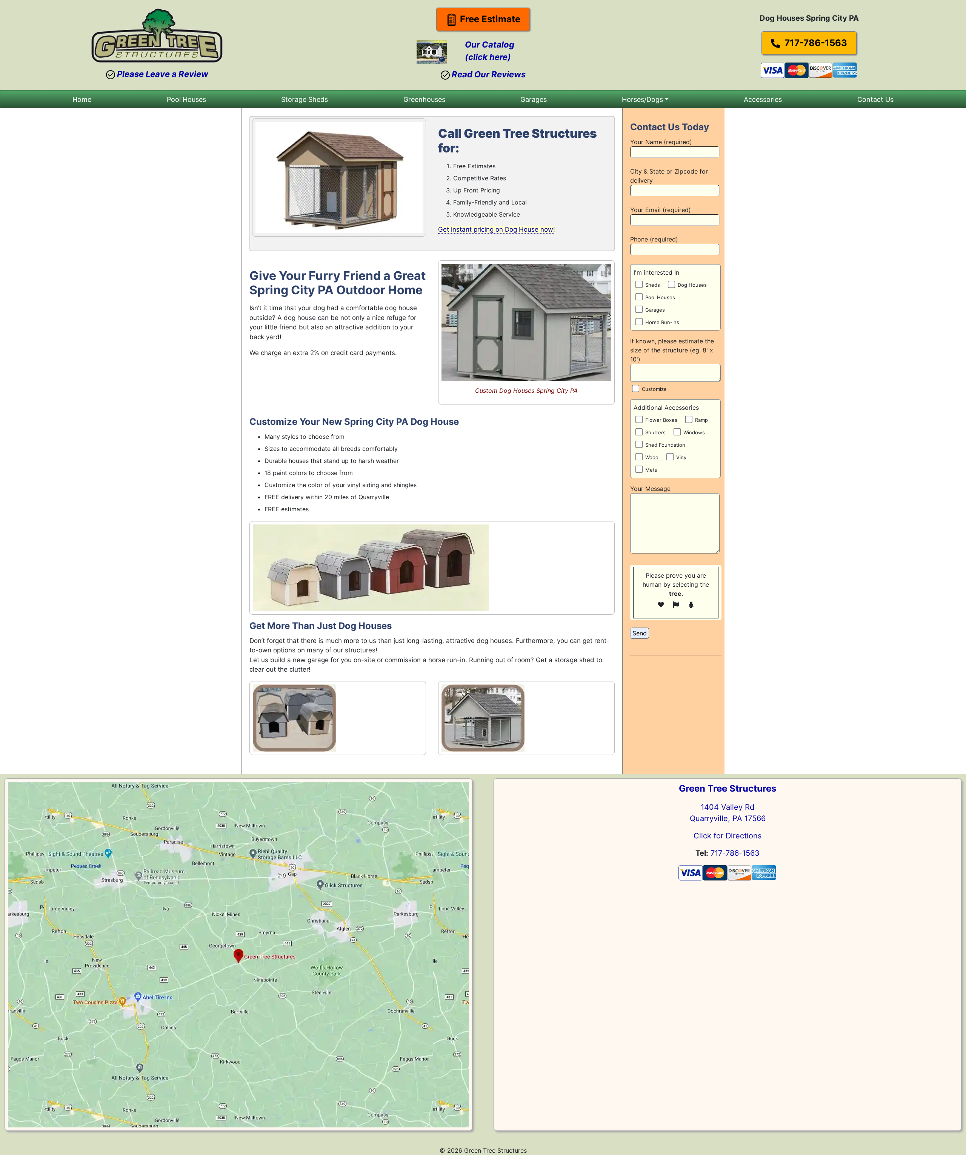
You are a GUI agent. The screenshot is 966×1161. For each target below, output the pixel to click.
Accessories (763, 99)
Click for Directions (727, 835)
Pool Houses (186, 99)
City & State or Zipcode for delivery (669, 176)
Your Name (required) (661, 142)
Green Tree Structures (727, 788)
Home (81, 99)
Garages (533, 99)
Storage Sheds (304, 99)
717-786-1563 (814, 42)
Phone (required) (654, 239)
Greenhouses (424, 99)
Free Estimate (489, 19)
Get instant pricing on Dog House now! (496, 229)
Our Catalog (489, 44)
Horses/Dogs (642, 99)
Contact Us (875, 99)
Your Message (650, 488)
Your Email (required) (660, 210)
